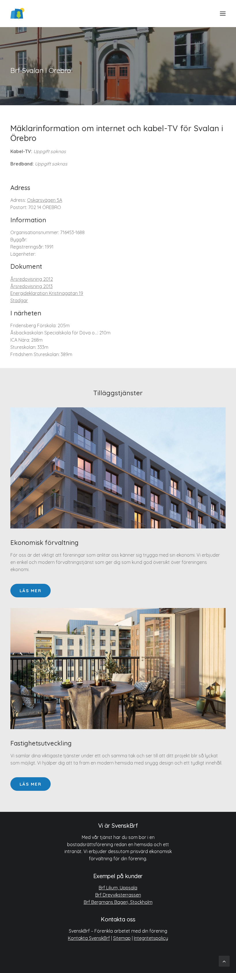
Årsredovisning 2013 (31, 286)
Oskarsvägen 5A (44, 200)
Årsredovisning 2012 (31, 279)
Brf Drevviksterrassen (118, 895)
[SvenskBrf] (17, 13)
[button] (223, 13)
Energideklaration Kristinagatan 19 (46, 293)
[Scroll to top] (224, 960)
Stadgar (19, 300)
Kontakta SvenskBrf (89, 938)
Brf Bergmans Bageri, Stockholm (118, 902)
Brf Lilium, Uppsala (118, 888)
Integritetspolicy (151, 938)
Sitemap (122, 938)
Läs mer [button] (30, 590)
